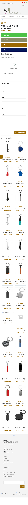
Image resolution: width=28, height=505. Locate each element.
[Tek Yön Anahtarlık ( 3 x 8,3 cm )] (20, 390)
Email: (3, 114)
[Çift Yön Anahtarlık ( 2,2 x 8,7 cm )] (7, 219)
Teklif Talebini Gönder (20, 132)
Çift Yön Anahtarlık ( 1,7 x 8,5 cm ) (10, 208)
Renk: (3, 97)
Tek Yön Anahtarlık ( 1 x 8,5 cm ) (10, 159)
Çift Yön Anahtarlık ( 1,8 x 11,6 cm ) (10, 183)
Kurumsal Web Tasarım (19, 494)
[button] (24, 11)
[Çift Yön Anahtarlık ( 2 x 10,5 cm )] (20, 195)
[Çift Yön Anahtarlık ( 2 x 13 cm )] (20, 219)
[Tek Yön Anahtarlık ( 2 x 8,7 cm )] (7, 292)
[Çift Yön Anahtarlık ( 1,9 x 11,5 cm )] (20, 244)
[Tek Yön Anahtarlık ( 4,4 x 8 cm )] (20, 170)
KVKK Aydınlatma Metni (9, 476)
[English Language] (25, 2)
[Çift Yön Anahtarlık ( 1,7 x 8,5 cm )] (7, 195)
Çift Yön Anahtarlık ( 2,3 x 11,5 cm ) (10, 320)
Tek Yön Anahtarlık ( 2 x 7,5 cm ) (10, 403)
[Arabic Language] (27, 2)
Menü (23, 5)
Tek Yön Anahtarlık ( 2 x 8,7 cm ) (10, 305)
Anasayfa (3, 16)
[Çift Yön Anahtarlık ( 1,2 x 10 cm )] (20, 268)
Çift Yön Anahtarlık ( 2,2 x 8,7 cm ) (10, 232)
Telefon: (3, 108)
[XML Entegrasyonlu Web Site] (4, 493)
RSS (4, 469)
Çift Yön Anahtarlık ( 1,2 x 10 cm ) (10, 379)
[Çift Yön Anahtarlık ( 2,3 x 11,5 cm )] (10, 312)
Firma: (3, 86)
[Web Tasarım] (19, 492)
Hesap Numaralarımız (8, 462)
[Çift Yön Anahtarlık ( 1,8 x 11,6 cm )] (7, 170)
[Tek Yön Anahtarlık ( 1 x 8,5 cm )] (7, 146)
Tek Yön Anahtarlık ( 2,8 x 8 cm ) (10, 281)
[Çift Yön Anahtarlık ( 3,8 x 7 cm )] (20, 415)
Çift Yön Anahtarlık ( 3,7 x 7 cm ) (10, 354)
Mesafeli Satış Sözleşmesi (9, 472)
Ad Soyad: (4, 91)
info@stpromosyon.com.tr (9, 452)
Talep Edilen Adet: (5, 103)
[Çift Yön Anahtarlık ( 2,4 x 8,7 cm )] (20, 366)
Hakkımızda (6, 460)
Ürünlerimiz (6, 458)
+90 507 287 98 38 (8, 449)
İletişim (5, 463)
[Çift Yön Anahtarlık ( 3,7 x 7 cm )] (20, 146)
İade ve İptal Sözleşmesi (9, 474)
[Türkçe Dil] (23, 2)
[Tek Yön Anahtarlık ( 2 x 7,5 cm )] (7, 390)
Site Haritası (6, 467)
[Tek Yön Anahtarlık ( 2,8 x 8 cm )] (7, 268)
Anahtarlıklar (11, 16)
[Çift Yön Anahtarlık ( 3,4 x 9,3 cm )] (20, 292)
